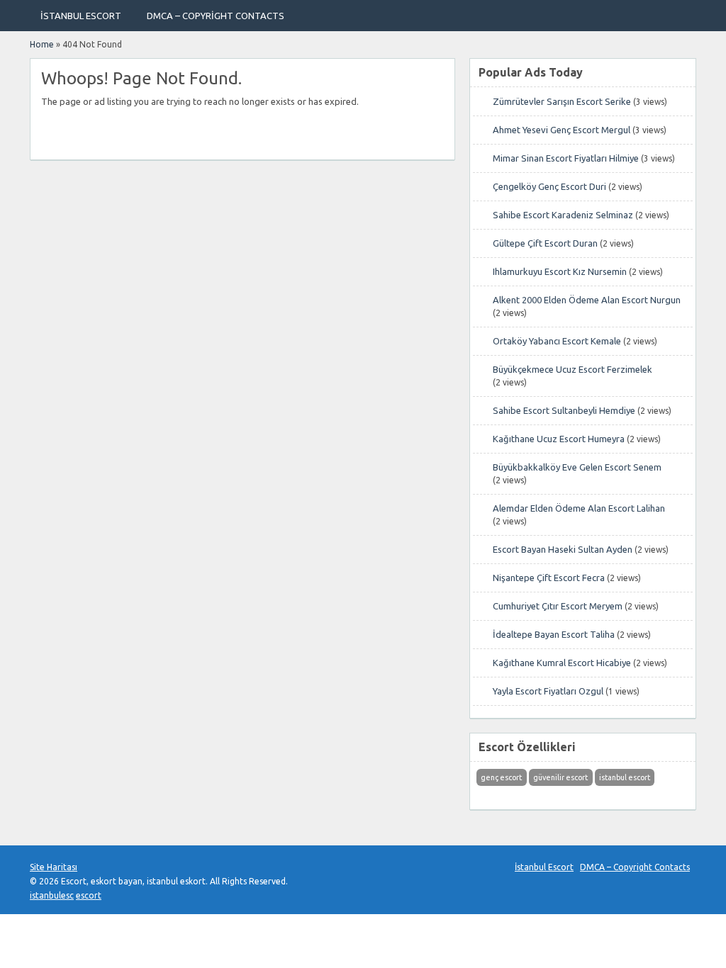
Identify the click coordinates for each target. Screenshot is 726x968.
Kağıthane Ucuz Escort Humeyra (559, 439)
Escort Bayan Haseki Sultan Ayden (562, 549)
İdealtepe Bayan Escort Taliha (554, 634)
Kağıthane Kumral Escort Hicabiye (562, 663)
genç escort (501, 777)
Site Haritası (53, 867)
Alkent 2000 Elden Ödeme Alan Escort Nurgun (587, 300)
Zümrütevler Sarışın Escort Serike (562, 101)
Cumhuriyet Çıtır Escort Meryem (557, 606)
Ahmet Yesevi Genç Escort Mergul (561, 130)
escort (88, 895)
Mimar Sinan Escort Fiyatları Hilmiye (566, 158)
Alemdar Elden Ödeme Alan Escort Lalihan (579, 508)
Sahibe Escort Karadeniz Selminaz (563, 215)
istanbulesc (52, 895)
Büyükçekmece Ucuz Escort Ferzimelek (572, 369)
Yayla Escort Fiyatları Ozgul (548, 691)
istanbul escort (624, 777)
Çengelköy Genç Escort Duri (549, 186)
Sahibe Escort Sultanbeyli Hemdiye (564, 410)
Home (42, 44)
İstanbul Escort (80, 16)
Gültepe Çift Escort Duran (545, 243)
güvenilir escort (560, 777)
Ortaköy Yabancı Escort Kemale (557, 341)
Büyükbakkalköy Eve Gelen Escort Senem (577, 467)
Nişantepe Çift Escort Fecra (549, 578)
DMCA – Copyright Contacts (215, 16)
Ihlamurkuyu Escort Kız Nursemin (560, 271)
